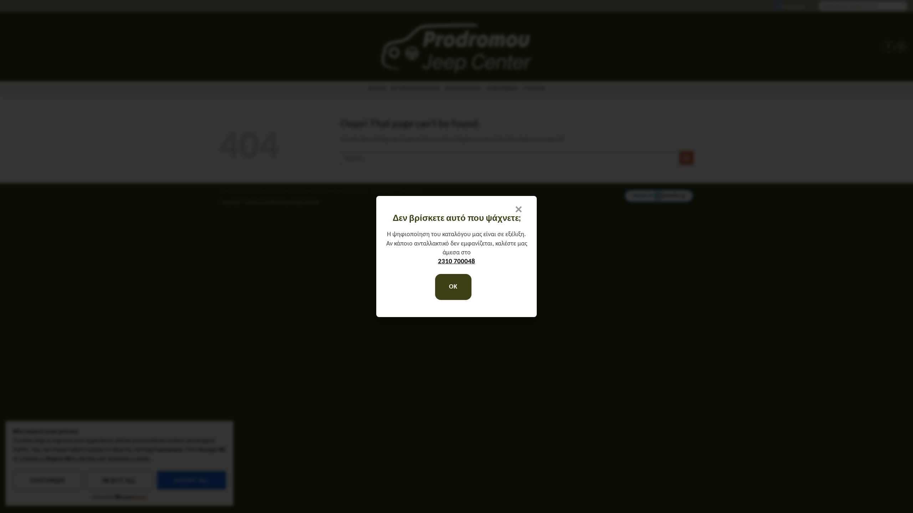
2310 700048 (456, 261)
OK (453, 287)
